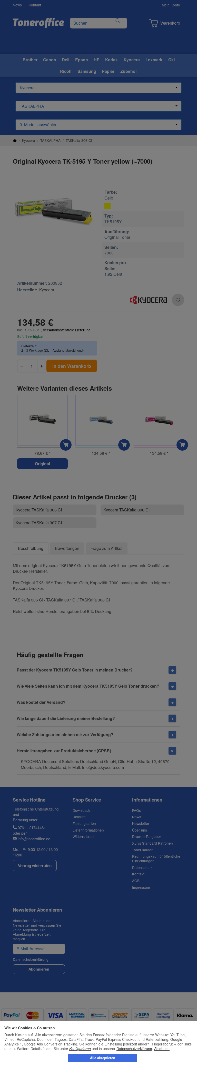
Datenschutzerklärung (134, 1048)
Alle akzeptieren (102, 1057)
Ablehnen (162, 1048)
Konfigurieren (80, 1048)
